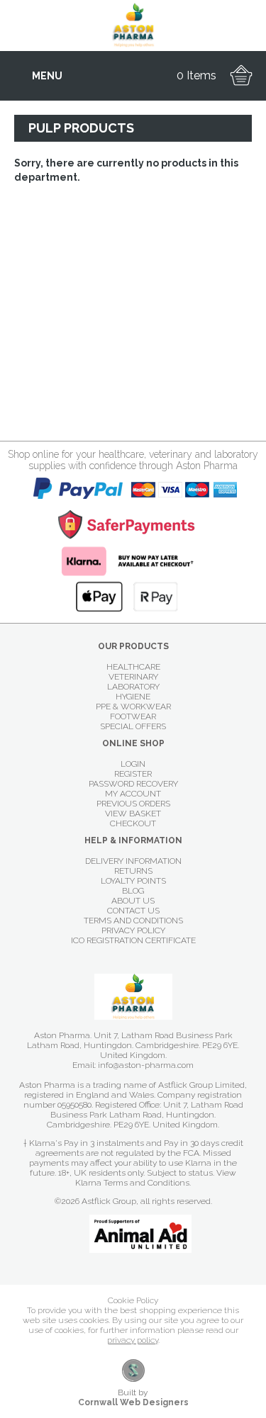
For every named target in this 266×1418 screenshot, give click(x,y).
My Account (133, 794)
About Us (133, 901)
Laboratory (133, 687)
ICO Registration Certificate (133, 940)
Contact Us (133, 911)
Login (133, 764)
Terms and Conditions (133, 920)
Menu (47, 75)
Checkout (133, 823)
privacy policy (132, 1340)
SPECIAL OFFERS (133, 726)
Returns (133, 871)
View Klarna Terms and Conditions (155, 1178)
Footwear (133, 716)
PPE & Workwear (133, 706)
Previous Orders (133, 804)
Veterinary (133, 677)
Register (133, 774)
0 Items (196, 75)
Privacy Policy (133, 930)
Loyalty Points (133, 881)
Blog (133, 891)
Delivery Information (133, 861)
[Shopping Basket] (241, 76)
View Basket (133, 813)
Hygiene (133, 697)
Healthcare (133, 667)
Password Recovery (133, 784)
